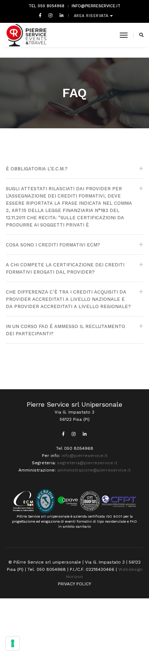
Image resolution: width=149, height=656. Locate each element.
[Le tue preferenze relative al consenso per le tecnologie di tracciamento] (13, 643)
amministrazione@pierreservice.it (94, 470)
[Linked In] (60, 15)
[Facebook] (40, 15)
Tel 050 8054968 (46, 6)
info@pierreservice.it (96, 6)
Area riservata (92, 15)
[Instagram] (50, 15)
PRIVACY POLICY (74, 583)
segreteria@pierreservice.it (87, 462)
